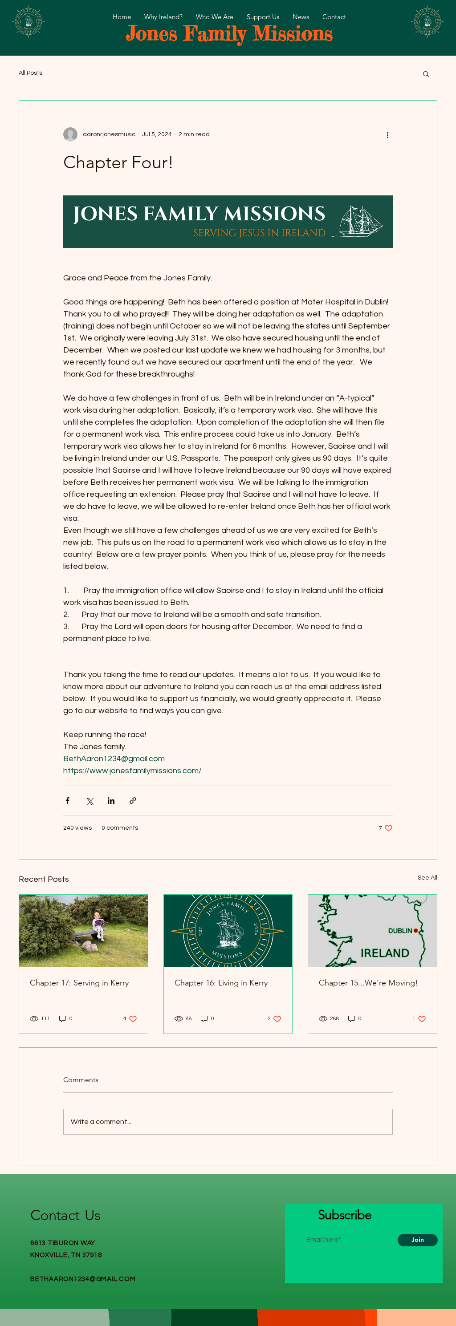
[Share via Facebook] (67, 800)
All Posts (30, 73)
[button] (426, 73)
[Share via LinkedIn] (111, 800)
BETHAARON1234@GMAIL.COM (82, 1279)
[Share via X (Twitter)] (89, 800)
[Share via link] (133, 800)
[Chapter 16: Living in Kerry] (228, 931)
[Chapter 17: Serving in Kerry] (83, 931)
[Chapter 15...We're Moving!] (372, 931)
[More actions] (387, 134)
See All (427, 878)
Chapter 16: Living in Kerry (221, 983)
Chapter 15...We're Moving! (368, 983)
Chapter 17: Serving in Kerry (79, 983)
